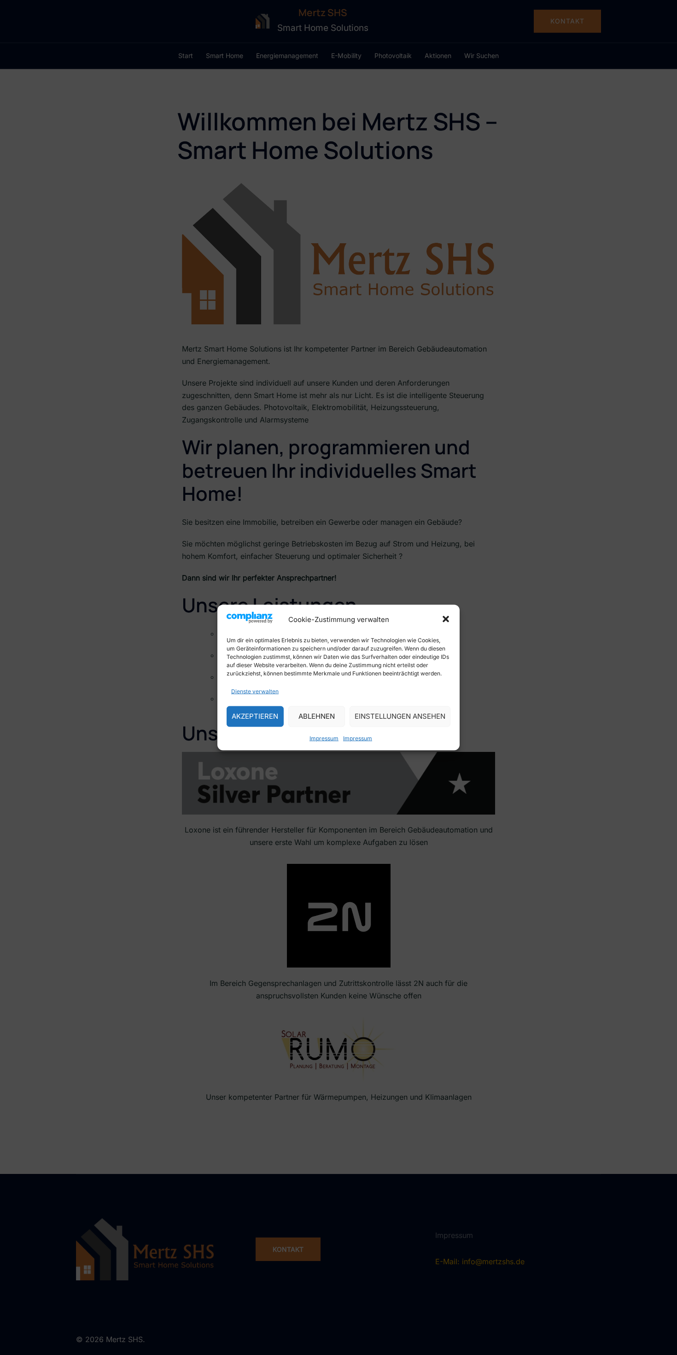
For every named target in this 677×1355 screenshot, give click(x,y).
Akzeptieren (255, 716)
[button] (445, 619)
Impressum (323, 737)
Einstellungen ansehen (400, 716)
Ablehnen (316, 716)
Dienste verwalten (255, 690)
